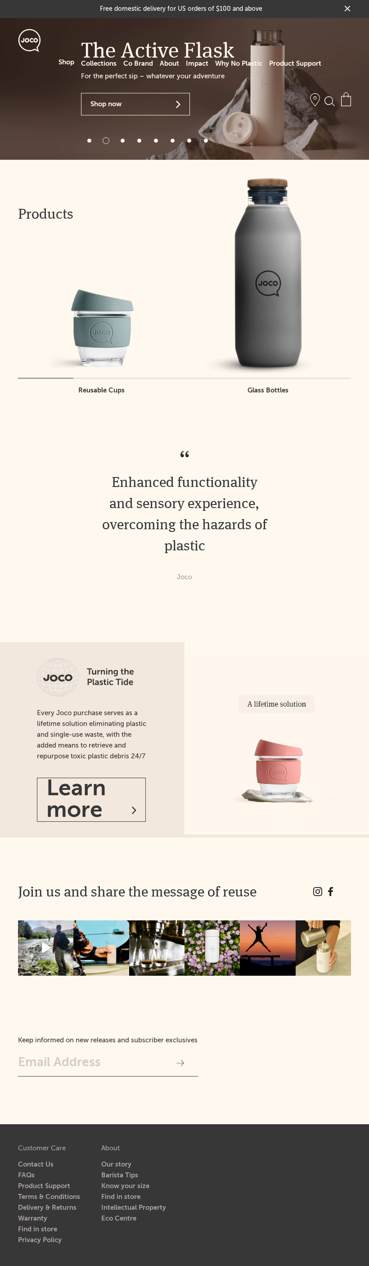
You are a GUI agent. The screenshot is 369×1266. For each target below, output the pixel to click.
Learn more (76, 800)
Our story (116, 1164)
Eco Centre (118, 1218)
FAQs (26, 1175)
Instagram (317, 891)
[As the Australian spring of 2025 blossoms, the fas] (212, 948)
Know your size (125, 1186)
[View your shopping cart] (346, 99)
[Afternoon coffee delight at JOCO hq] (156, 948)
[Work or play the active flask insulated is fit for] (101, 948)
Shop (66, 62)
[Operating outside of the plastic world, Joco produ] (323, 948)
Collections (99, 63)
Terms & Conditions (49, 1197)
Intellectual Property (133, 1207)
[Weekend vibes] (45, 948)
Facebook (330, 891)
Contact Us (36, 1164)
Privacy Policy (40, 1240)
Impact (197, 63)
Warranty (32, 1218)
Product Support (295, 63)
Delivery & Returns (47, 1207)
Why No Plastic (238, 63)
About (169, 63)
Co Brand (138, 63)
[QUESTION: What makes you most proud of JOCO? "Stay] (267, 948)
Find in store (37, 1229)
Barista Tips (119, 1175)
